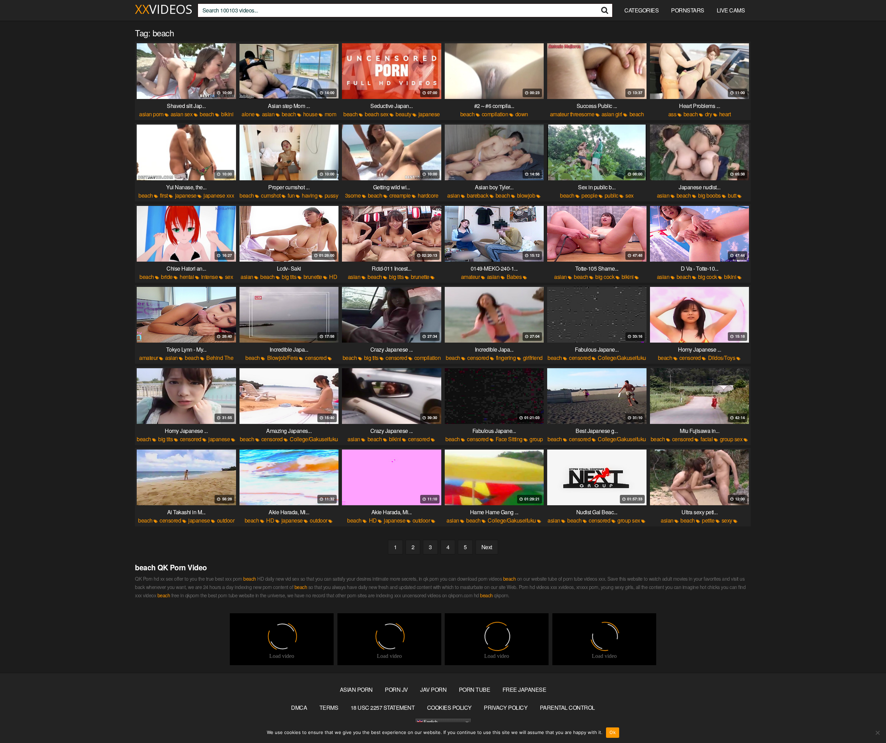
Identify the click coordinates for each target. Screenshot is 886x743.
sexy (727, 520)
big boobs (709, 195)
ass (672, 114)
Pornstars (687, 10)
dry (708, 114)
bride (167, 277)
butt (732, 195)
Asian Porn (356, 690)
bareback (477, 195)
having (309, 195)
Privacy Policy (505, 708)
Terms (328, 708)
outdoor (226, 520)
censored (315, 358)
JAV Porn (433, 690)
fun (291, 195)
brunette (313, 277)
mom (330, 114)
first (164, 195)
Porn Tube (474, 690)
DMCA (299, 708)
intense (209, 277)
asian (268, 114)
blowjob (526, 195)
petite (708, 520)
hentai (187, 277)
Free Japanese (524, 690)
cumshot (271, 195)
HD (333, 277)
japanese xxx (219, 195)
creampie (400, 195)
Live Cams (731, 10)
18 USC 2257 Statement (383, 708)
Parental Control (567, 708)
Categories (641, 10)
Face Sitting (509, 439)
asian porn (151, 114)
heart (725, 114)
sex (629, 195)
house (310, 114)
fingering (506, 358)
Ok (612, 732)
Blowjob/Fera (282, 358)
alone (248, 114)
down (521, 114)
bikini (227, 114)
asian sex (182, 114)
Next (486, 547)
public (611, 195)
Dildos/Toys (721, 358)
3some (353, 195)
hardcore (428, 195)
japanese (429, 114)
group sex (731, 439)
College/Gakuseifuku (622, 358)
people (589, 195)
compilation (495, 114)
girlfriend (533, 358)
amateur (470, 277)
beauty (403, 114)
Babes (514, 277)
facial (706, 439)
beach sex (377, 114)
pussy (331, 195)
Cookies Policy (449, 708)
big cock (604, 277)
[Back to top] (867, 721)
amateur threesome (572, 114)
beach (207, 114)
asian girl (612, 114)
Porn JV (396, 690)
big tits (289, 277)
